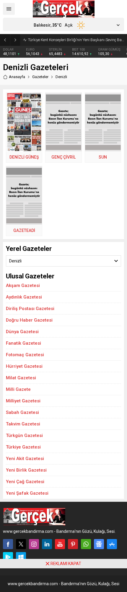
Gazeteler (40, 77)
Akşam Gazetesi (23, 285)
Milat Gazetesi (21, 377)
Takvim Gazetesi (23, 424)
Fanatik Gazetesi (23, 343)
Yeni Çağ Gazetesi (25, 481)
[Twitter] (21, 544)
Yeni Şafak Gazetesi (27, 493)
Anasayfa (17, 77)
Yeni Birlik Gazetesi (26, 470)
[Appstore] (112, 544)
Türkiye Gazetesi (23, 447)
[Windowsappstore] (21, 557)
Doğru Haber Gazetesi (29, 320)
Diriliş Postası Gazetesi (30, 308)
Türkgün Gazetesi (24, 435)
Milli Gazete (18, 389)
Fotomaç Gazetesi (25, 354)
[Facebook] (8, 544)
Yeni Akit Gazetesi (25, 458)
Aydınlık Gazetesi (24, 297)
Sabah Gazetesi (22, 412)
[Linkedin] (47, 544)
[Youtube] (60, 544)
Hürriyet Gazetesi (24, 366)
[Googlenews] (99, 544)
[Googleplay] (8, 557)
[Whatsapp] (86, 544)
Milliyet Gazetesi (23, 401)
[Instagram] (34, 544)
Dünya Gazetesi (22, 331)
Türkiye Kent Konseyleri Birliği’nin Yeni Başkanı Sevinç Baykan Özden (76, 40)
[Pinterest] (73, 544)
